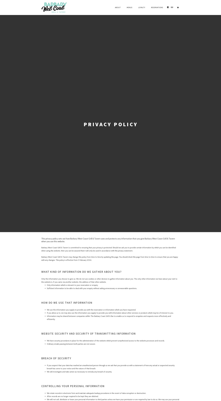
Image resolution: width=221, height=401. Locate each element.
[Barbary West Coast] (60, 7)
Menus (129, 7)
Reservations (157, 7)
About (118, 7)
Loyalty (141, 7)
